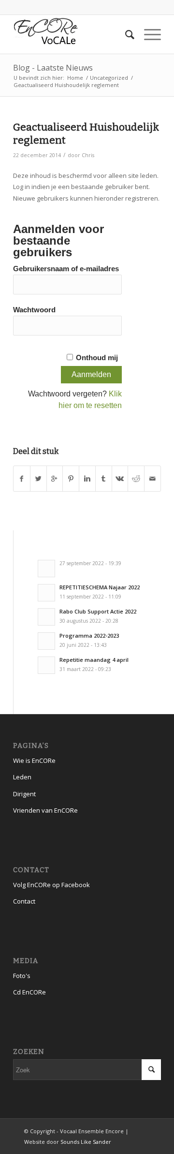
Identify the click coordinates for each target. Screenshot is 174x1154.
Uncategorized (109, 77)
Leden (22, 777)
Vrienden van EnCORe (45, 810)
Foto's (21, 975)
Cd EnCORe (29, 992)
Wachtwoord (34, 310)
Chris (88, 155)
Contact (24, 901)
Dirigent (24, 793)
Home (75, 77)
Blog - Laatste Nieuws (53, 67)
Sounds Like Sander (85, 1141)
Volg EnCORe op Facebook (51, 884)
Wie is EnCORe (34, 760)
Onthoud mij (97, 358)
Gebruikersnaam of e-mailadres (66, 269)
